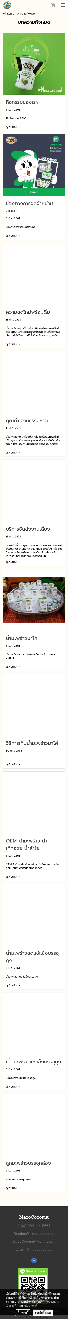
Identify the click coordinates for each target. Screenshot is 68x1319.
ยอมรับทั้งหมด (43, 1312)
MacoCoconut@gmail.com (34, 1242)
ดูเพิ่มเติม (12, 127)
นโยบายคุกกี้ (30, 1305)
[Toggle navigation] (63, 5)
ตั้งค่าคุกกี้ (23, 1312)
